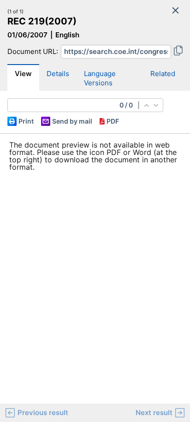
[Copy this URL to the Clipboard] (178, 52)
